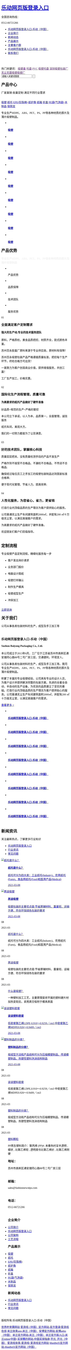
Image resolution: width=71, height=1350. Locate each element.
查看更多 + (7, 705)
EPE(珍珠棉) (20, 102)
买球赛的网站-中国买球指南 (33, 1339)
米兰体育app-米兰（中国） (22, 1331)
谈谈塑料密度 (16, 1082)
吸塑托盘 (43, 68)
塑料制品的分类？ (18, 1110)
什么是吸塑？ (16, 991)
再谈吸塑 (13, 962)
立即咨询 (6, 609)
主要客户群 (14, 45)
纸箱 (39, 102)
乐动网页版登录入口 (25, 8)
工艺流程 (13, 1239)
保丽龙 (11, 106)
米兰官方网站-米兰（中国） (29, 1335)
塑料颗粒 (13, 1139)
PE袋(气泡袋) (56, 102)
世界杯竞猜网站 (10, 1327)
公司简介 (13, 1227)
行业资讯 (13, 849)
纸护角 (32, 102)
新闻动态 (13, 37)
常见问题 (13, 853)
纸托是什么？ (16, 934)
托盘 (29, 68)
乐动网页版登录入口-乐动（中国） (28, 29)
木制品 (12, 1281)
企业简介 (13, 33)
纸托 (10, 102)
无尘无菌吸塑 (9, 72)
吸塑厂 (21, 72)
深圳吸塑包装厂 (59, 68)
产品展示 (13, 41)
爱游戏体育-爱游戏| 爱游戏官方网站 (28, 1343)
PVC (35, 68)
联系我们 (13, 53)
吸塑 (4, 102)
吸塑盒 (22, 68)
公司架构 (13, 1235)
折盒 (45, 102)
